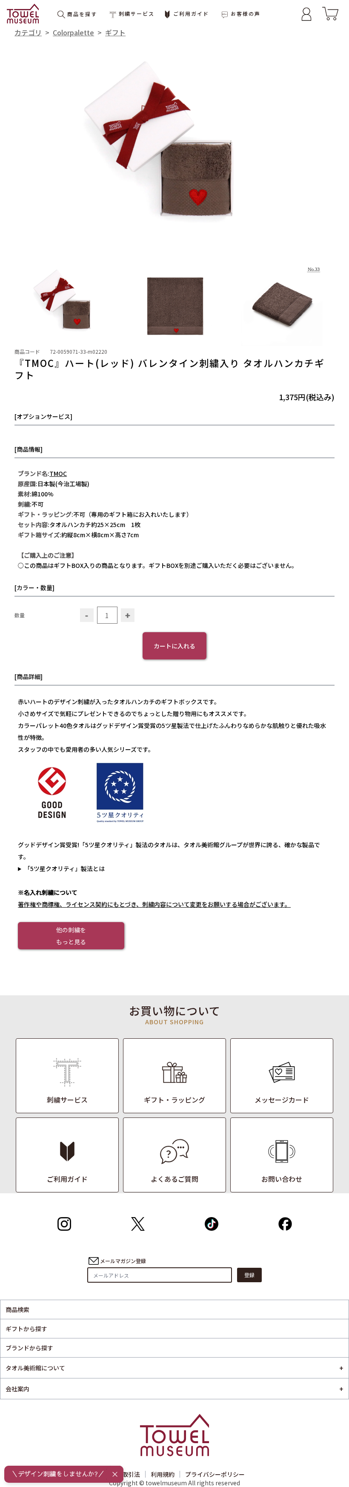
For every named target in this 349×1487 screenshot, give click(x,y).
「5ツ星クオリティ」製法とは (64, 868)
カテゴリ (28, 32)
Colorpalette (73, 32)
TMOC (58, 473)
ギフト (115, 32)
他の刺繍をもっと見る (71, 935)
